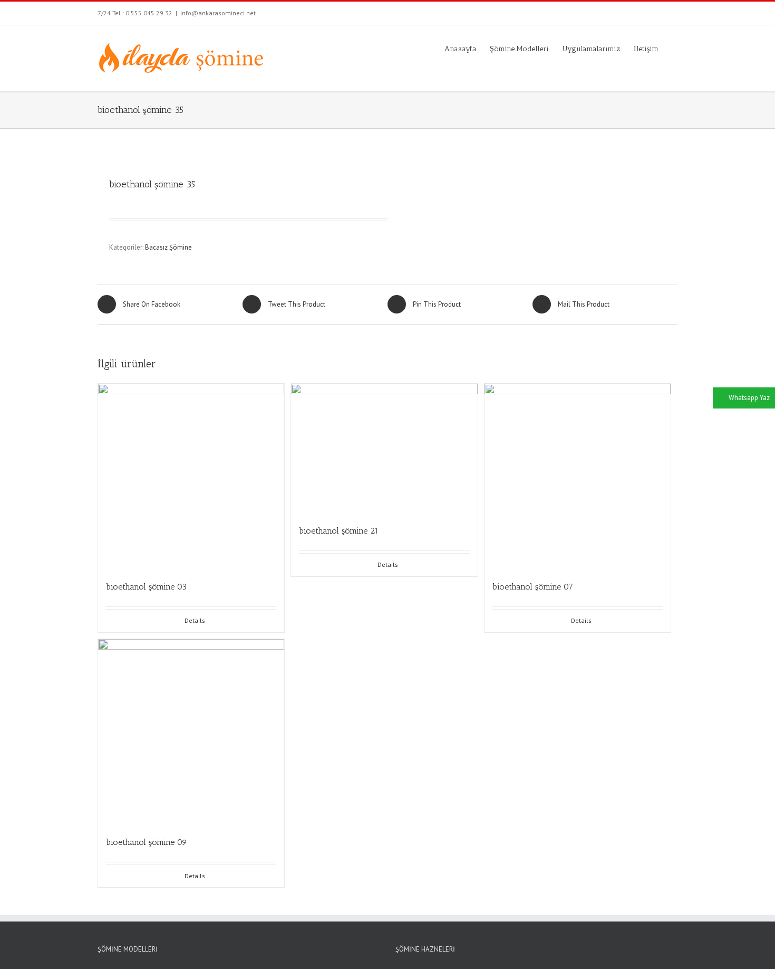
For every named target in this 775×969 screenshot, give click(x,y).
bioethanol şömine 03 (146, 587)
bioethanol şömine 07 (532, 587)
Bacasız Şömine (168, 247)
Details (195, 620)
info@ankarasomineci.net (218, 13)
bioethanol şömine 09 (146, 842)
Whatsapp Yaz (749, 397)
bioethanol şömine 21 (339, 531)
